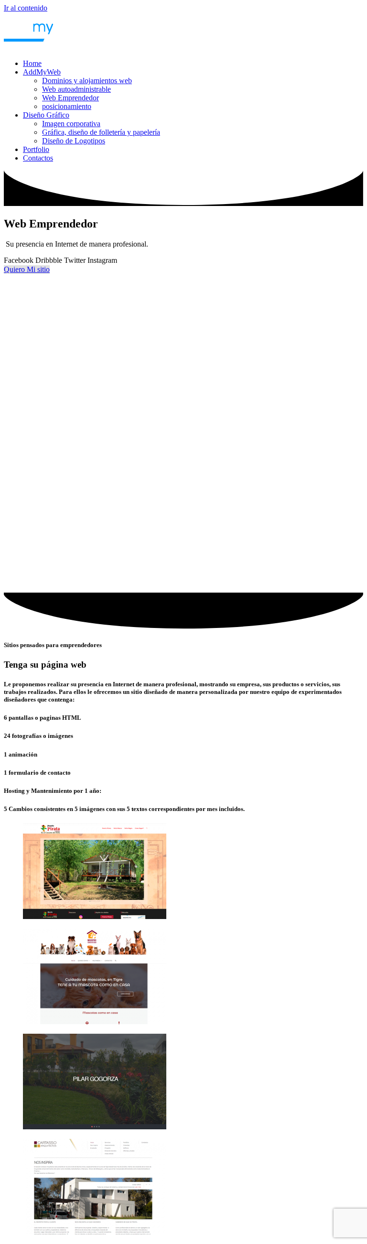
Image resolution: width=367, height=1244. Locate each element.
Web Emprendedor (70, 98)
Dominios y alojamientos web (87, 80)
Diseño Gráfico (46, 115)
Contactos (38, 158)
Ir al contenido (25, 8)
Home (32, 63)
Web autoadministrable (76, 89)
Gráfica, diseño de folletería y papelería (101, 132)
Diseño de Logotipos (73, 141)
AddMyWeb (42, 72)
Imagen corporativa (71, 123)
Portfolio (36, 149)
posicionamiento (66, 106)
